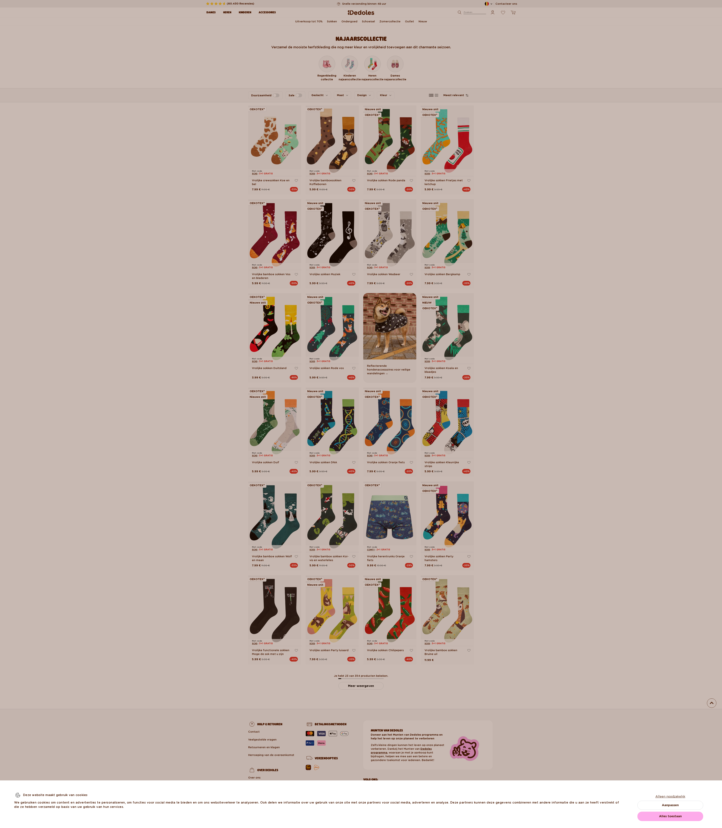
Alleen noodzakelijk (670, 796)
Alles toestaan (670, 816)
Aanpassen (670, 805)
